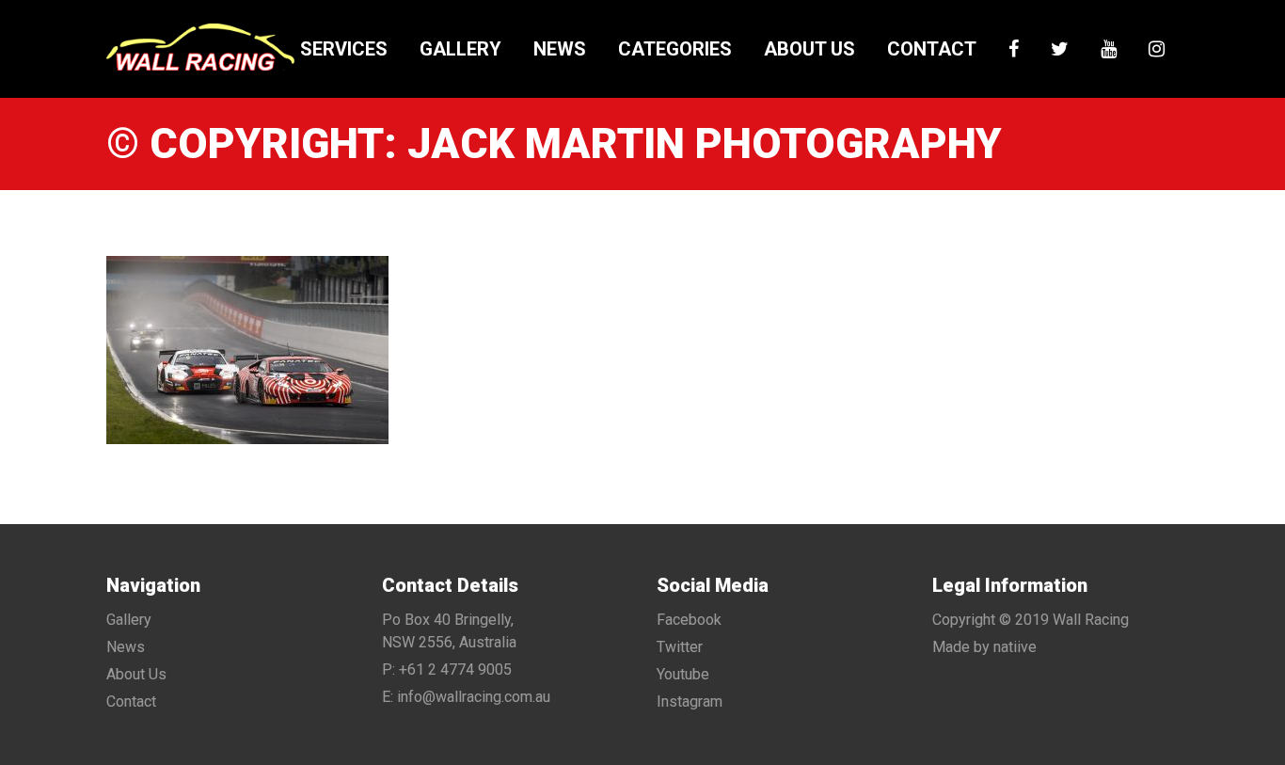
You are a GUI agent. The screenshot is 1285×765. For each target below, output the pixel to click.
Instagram (689, 701)
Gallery (460, 49)
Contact (931, 49)
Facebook (689, 620)
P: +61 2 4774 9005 (447, 669)
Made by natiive (984, 647)
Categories (675, 49)
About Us (809, 49)
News (559, 49)
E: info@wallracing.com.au (466, 697)
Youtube (683, 674)
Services (344, 49)
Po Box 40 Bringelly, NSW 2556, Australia (449, 631)
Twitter (680, 647)
